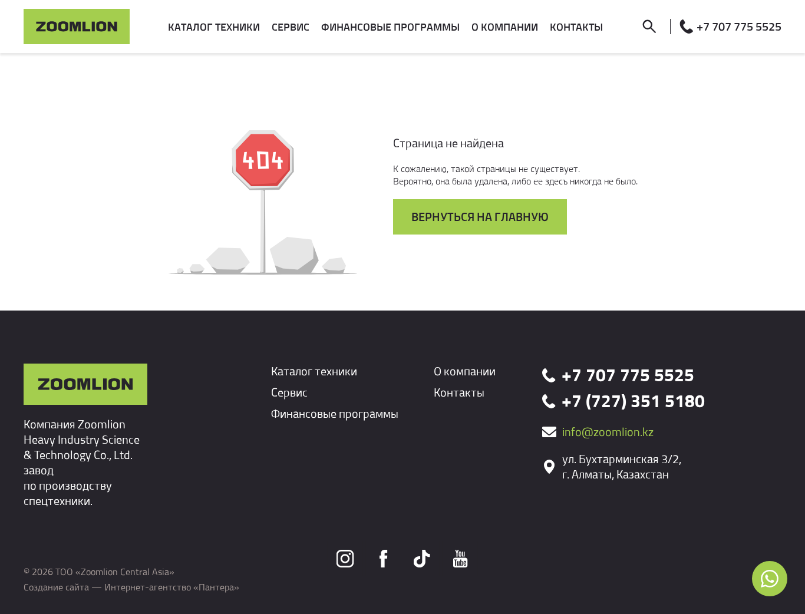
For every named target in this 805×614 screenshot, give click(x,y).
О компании (465, 371)
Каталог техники (314, 371)
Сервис (289, 392)
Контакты (459, 392)
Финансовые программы (334, 413)
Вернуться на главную (480, 216)
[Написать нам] (769, 578)
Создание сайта (56, 587)
